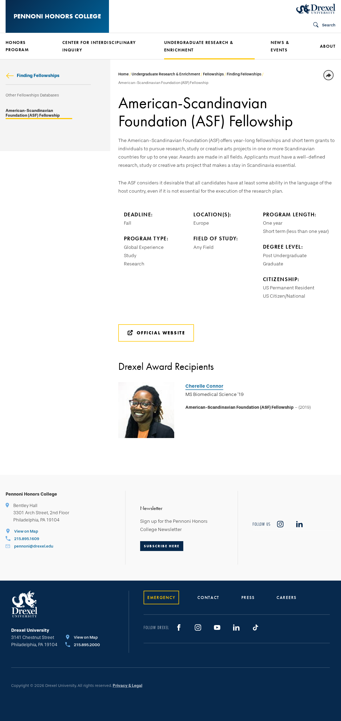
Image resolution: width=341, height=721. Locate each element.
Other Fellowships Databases (32, 95)
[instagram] (280, 524)
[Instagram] (198, 627)
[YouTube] (217, 627)
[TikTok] (255, 627)
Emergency (161, 597)
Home (123, 74)
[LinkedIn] (236, 627)
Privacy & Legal (127, 685)
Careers (287, 597)
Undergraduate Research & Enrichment (166, 74)
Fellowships (213, 74)
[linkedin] (299, 524)
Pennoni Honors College (57, 16)
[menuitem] (26, 46)
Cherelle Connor (204, 386)
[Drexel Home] (315, 9)
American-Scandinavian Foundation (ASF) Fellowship (33, 113)
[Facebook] (179, 627)
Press (248, 597)
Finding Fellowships (38, 75)
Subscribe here (162, 546)
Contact (208, 597)
